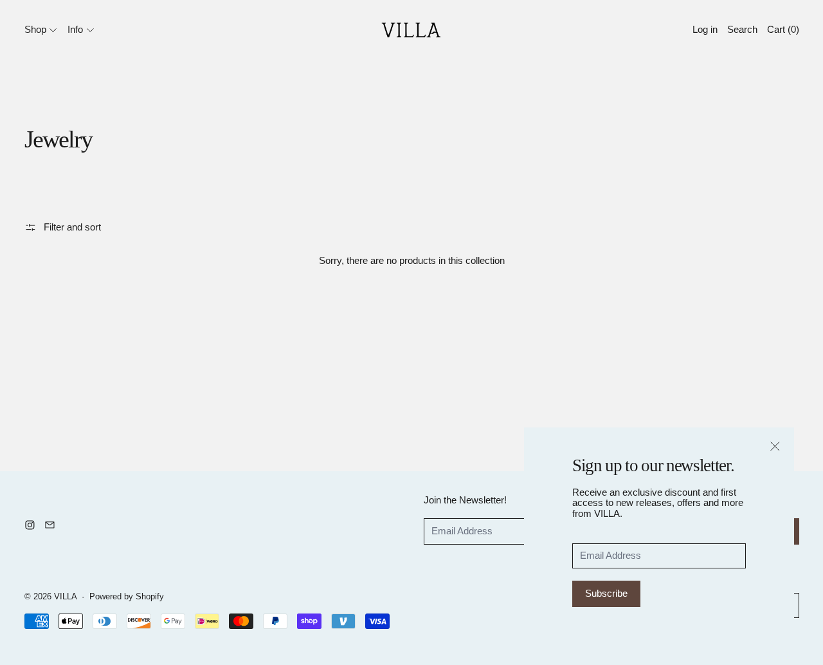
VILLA (65, 596)
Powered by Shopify (126, 596)
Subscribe (606, 593)
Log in (705, 29)
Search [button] (742, 29)
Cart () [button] (783, 29)
